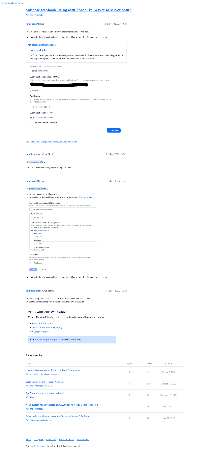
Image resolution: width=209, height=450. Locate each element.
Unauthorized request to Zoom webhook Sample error (53, 370)
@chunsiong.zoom (37, 189)
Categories (39, 439)
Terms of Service (66, 439)
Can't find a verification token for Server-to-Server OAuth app (58, 416)
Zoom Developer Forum (12, 3)
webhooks (54, 374)
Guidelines (51, 439)
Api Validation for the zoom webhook (45, 393)
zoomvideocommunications (44, 45)
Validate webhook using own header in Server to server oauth (79, 10)
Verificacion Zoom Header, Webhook (45, 381)
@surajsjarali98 (36, 162)
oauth (51, 420)
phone (46, 374)
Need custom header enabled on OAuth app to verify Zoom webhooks (62, 404)
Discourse (41, 446)
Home (28, 439)
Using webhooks (37, 50)
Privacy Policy (83, 439)
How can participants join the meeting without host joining (52, 141)
